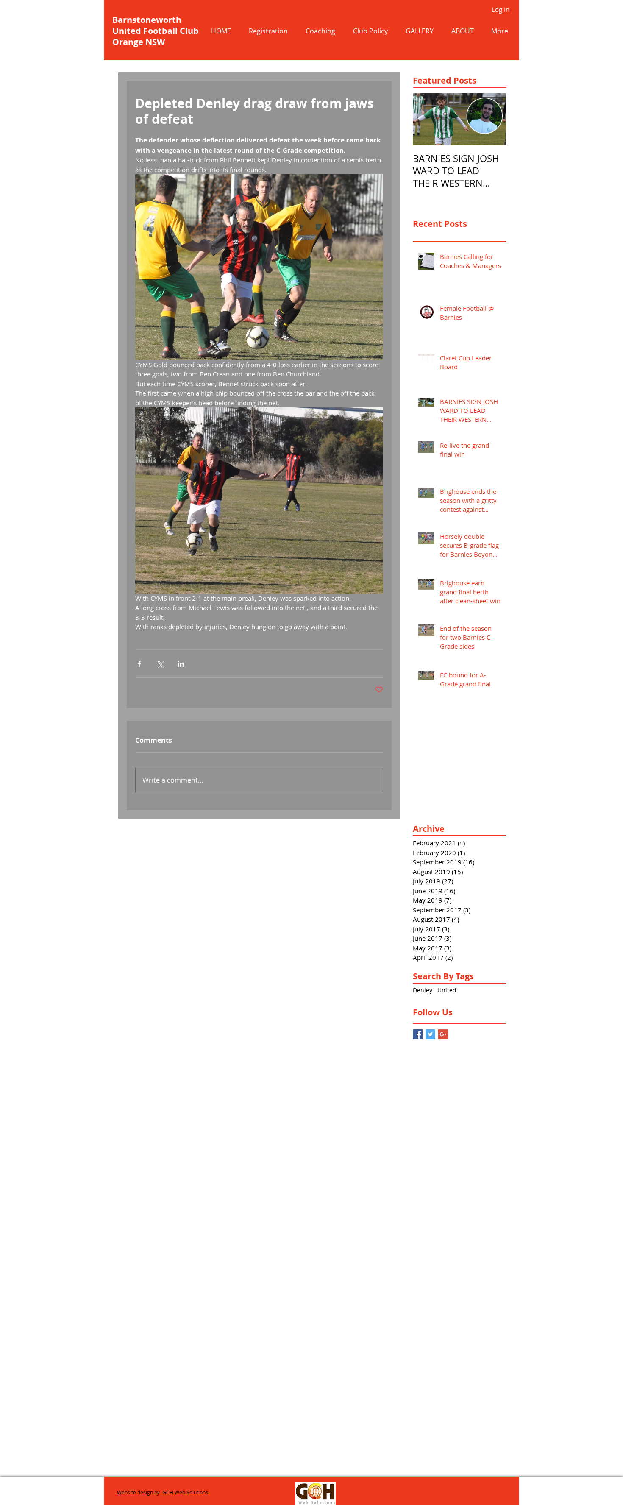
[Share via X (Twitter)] (160, 664)
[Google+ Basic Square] (443, 1034)
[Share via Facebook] (139, 664)
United (446, 990)
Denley (422, 990)
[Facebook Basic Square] (418, 1034)
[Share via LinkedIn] (181, 664)
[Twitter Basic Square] (430, 1034)
